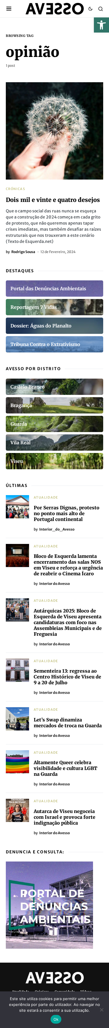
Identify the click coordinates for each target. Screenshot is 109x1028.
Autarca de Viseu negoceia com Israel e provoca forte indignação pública (64, 817)
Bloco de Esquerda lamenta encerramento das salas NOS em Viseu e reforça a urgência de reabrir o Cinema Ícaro (68, 564)
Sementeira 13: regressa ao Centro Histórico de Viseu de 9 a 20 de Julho (67, 676)
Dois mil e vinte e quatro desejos (53, 199)
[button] (101, 25)
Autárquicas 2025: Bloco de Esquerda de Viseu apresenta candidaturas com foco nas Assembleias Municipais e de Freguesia (68, 622)
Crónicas (15, 189)
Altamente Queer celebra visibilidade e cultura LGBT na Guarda (65, 768)
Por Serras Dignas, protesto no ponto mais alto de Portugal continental (66, 513)
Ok (56, 1019)
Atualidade (46, 497)
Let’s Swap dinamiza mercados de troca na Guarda (68, 722)
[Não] (102, 1010)
